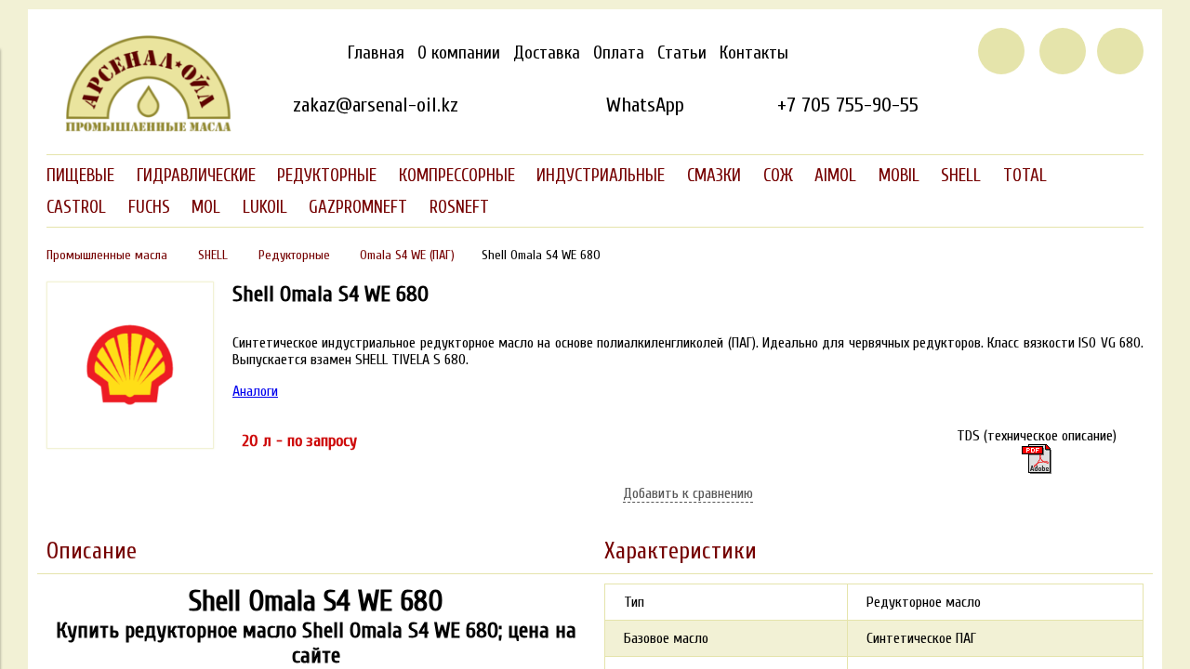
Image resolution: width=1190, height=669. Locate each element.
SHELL (213, 255)
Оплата (618, 53)
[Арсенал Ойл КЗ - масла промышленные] (139, 128)
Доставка (546, 53)
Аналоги (255, 391)
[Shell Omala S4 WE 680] (1037, 459)
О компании (458, 53)
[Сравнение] (1062, 51)
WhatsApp (644, 105)
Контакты (754, 53)
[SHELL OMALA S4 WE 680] (130, 444)
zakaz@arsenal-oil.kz (375, 105)
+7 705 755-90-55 (848, 105)
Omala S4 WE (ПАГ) (407, 255)
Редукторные (294, 255)
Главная (376, 53)
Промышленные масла (106, 255)
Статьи (682, 53)
